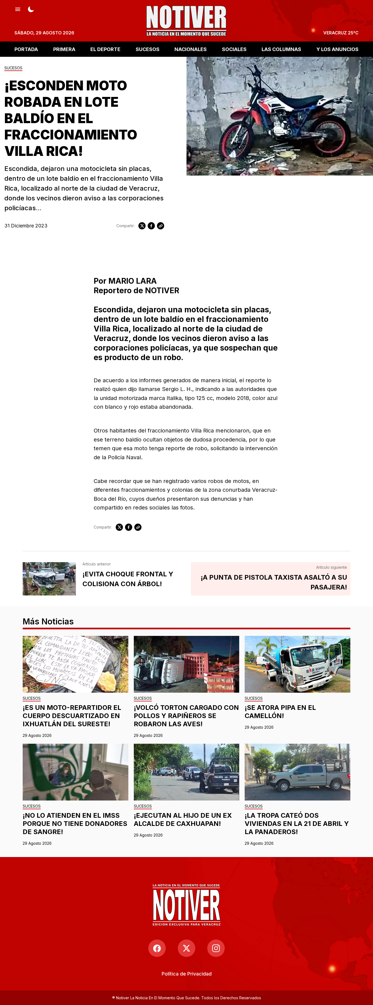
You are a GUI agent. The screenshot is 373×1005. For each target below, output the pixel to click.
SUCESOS (147, 49)
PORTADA (26, 49)
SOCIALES (234, 49)
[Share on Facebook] (151, 226)
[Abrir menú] (17, 8)
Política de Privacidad (187, 974)
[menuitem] (186, 973)
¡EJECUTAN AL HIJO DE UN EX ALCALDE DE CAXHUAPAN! (183, 819)
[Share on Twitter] (142, 226)
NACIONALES (190, 49)
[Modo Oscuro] (31, 8)
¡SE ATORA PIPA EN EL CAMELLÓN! (280, 712)
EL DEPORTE (105, 49)
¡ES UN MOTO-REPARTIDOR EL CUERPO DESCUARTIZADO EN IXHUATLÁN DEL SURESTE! (72, 716)
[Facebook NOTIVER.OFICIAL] (157, 948)
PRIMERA (64, 49)
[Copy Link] (160, 226)
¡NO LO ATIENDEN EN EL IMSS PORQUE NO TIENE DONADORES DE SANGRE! (75, 823)
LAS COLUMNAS (281, 49)
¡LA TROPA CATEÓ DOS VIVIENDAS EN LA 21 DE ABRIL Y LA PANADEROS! (297, 823)
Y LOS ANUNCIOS (337, 49)
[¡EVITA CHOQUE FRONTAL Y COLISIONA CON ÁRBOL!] (49, 578)
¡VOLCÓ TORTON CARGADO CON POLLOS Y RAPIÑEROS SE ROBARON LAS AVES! (186, 716)
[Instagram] (216, 948)
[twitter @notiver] (186, 948)
